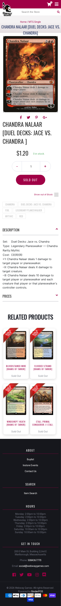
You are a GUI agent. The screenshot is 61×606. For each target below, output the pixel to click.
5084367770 (34, 560)
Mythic (9, 216)
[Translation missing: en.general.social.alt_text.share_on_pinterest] (37, 117)
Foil (7, 210)
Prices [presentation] (7, 296)
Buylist (30, 459)
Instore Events (30, 465)
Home (23, 22)
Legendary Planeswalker (29, 210)
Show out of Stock (43, 194)
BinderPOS (37, 591)
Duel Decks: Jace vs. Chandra (36, 204)
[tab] (30, 231)
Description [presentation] (11, 229)
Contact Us (30, 471)
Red (21, 216)
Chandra (10, 204)
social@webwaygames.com (34, 566)
